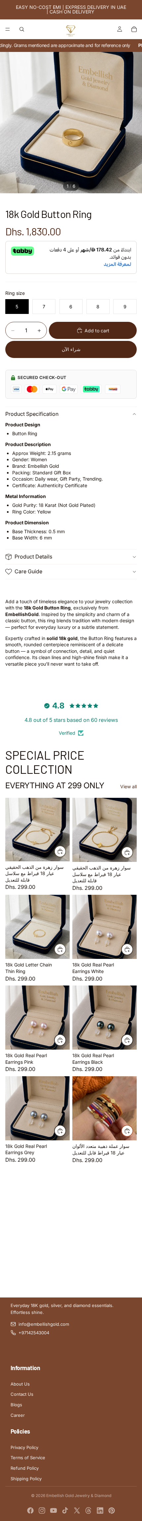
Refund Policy (25, 1468)
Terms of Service (28, 1457)
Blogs (16, 1404)
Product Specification (31, 414)
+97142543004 (33, 1332)
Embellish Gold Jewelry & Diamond (78, 1495)
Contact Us (22, 1394)
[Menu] (7, 29)
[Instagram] (42, 1510)
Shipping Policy (26, 1478)
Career (18, 1415)
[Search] (22, 29)
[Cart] (134, 29)
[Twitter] (77, 1510)
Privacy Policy (24, 1447)
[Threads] (88, 1510)
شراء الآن (71, 349)
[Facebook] (30, 1510)
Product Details (33, 556)
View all (128, 786)
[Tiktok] (65, 1510)
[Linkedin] (100, 1510)
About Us (20, 1384)
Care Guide (28, 571)
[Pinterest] (112, 1510)
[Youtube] (53, 1510)
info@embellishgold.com (43, 1324)
